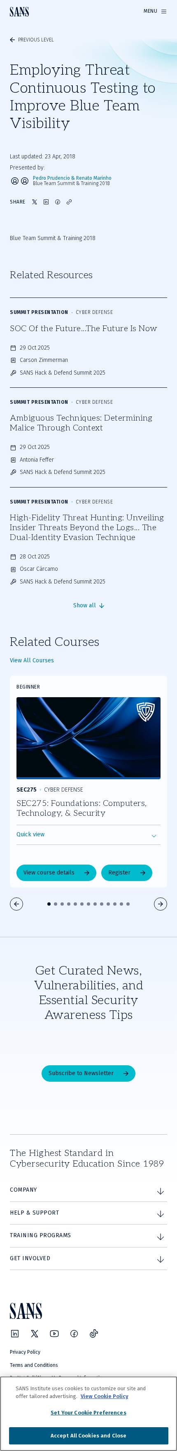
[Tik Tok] (94, 1334)
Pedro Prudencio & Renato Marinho (72, 178)
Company (23, 1189)
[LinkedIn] (15, 1334)
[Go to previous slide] (16, 904)
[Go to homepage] (19, 11)
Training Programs (40, 1235)
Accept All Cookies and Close (89, 1436)
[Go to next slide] (160, 904)
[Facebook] (74, 1334)
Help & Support (34, 1212)
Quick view (30, 834)
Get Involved (30, 1258)
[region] (88, 1413)
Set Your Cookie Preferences (88, 1413)
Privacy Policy (25, 1352)
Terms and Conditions (34, 1365)
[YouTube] (54, 1334)
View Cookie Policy (104, 1396)
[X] (35, 1334)
